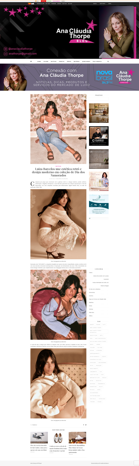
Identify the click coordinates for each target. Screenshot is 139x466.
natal (91, 380)
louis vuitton (94, 374)
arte (101, 335)
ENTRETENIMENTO (56, 1)
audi (91, 338)
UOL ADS (70, 3)
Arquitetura (93, 335)
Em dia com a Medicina (94, 289)
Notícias (53, 61)
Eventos (61, 61)
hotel (91, 365)
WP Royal (39, 463)
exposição (93, 362)
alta (104, 324)
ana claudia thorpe (95, 327)
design (92, 350)
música (104, 377)
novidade (92, 383)
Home (39, 61)
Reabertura (93, 386)
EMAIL (109, 3)
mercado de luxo (95, 377)
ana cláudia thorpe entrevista (95, 331)
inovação (98, 365)
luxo (102, 374)
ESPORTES (49, 1)
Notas (90, 305)
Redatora (34, 425)
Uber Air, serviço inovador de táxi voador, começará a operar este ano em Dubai (38, 448)
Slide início (91, 312)
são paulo (93, 398)
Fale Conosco (97, 61)
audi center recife (100, 338)
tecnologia (102, 398)
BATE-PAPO (102, 3)
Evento (104, 356)
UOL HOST (47, 3)
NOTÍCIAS (43, 1)
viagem (99, 401)
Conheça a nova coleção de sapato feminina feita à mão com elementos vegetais (58, 448)
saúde (99, 389)
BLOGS (63, 1)
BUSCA (95, 3)
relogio (92, 389)
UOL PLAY (64, 3)
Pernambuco (101, 383)
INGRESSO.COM (40, 3)
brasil (92, 344)
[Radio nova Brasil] (69, 90)
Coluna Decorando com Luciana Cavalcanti (101, 277)
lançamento (93, 371)
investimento (94, 368)
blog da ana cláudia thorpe (98, 341)
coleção (92, 347)
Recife (101, 386)
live (101, 371)
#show (98, 324)
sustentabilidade (95, 395)
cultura (99, 347)
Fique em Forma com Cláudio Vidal (97, 299)
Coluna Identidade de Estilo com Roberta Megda (101, 284)
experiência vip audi (95, 359)
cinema (98, 344)
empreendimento (94, 353)
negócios (98, 380)
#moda (92, 324)
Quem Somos (86, 61)
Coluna (45, 61)
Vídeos (69, 61)
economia (99, 350)
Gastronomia (102, 362)
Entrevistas (92, 292)
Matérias (76, 61)
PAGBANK (53, 3)
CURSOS (59, 3)
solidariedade (94, 392)
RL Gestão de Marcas (104, 463)
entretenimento (94, 356)
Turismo (92, 401)
